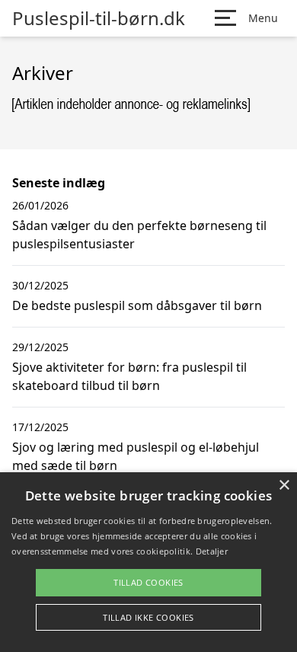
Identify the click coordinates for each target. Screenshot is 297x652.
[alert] (148, 562)
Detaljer (212, 551)
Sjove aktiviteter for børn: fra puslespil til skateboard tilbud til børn (129, 376)
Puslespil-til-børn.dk (98, 18)
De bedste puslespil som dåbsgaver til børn (137, 305)
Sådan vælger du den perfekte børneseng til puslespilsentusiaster (139, 234)
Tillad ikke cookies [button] (148, 617)
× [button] (283, 485)
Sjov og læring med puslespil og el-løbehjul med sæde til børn (135, 456)
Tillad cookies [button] (148, 582)
